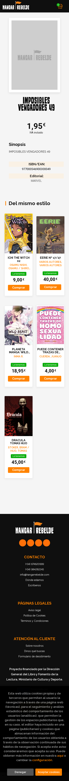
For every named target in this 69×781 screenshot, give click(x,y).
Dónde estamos (34, 580)
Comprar (18, 287)
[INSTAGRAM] (30, 542)
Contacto (34, 557)
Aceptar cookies (49, 772)
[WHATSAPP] (22, 542)
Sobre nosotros (35, 645)
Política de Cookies (34, 615)
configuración (42, 760)
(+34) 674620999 (34, 564)
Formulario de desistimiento (34, 656)
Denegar (20, 772)
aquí (60, 755)
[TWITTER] (38, 542)
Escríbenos (34, 585)
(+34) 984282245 (34, 569)
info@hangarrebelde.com (34, 574)
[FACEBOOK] (46, 542)
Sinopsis (17, 144)
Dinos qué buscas (34, 651)
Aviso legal (34, 610)
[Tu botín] (60, 6)
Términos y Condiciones (34, 620)
